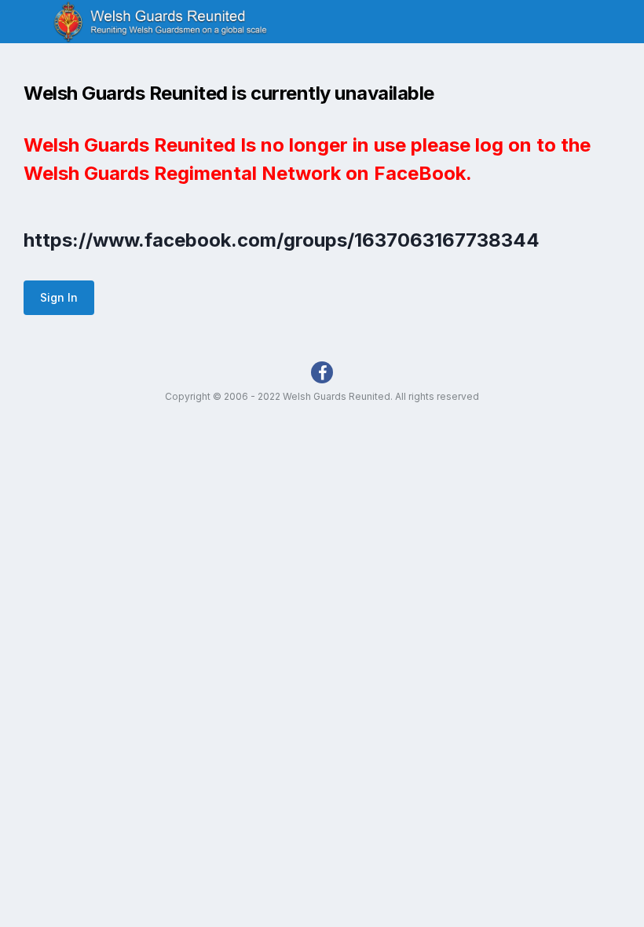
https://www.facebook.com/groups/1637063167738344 (282, 240)
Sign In (59, 297)
